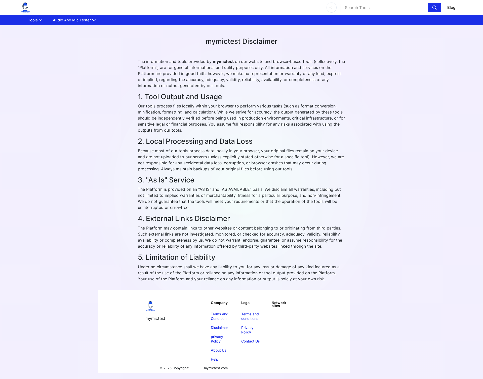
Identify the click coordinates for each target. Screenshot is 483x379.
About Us (218, 350)
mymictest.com (216, 368)
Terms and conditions (250, 316)
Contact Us (250, 341)
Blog (451, 7)
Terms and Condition (219, 316)
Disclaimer (219, 327)
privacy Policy (217, 338)
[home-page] (25, 8)
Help (214, 359)
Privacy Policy (247, 329)
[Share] (332, 8)
